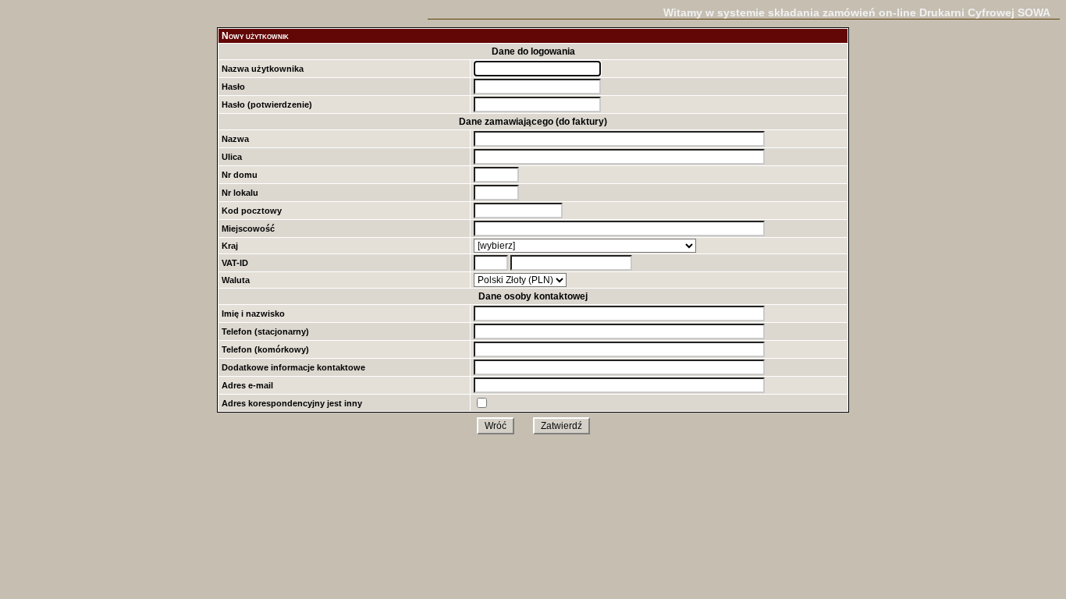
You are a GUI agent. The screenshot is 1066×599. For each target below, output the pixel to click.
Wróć (495, 425)
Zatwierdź (561, 425)
